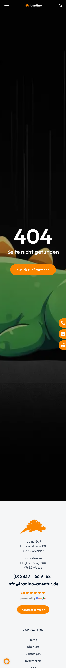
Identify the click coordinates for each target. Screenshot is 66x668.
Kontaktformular (33, 610)
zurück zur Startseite (33, 269)
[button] (6, 661)
